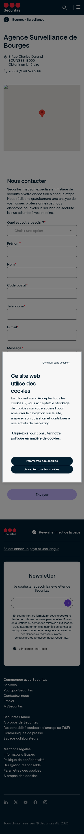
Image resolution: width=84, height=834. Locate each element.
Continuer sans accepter (56, 362)
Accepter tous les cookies (41, 469)
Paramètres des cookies (42, 461)
